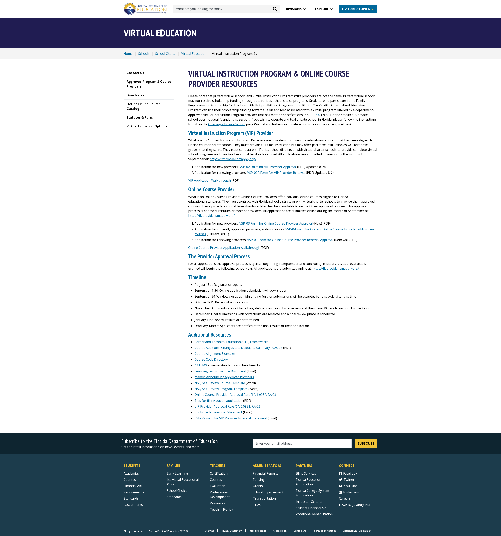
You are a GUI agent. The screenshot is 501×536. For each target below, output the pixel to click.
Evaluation (217, 486)
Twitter (349, 479)
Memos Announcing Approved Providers (224, 377)
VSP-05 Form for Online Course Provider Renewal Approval (290, 240)
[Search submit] (275, 8)
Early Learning (177, 473)
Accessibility (280, 530)
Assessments (133, 505)
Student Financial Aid (311, 508)
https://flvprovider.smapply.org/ (233, 159)
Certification (219, 473)
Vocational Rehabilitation (314, 514)
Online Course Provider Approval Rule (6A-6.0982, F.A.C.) (235, 395)
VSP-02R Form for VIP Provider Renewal (276, 173)
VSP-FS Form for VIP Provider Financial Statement (231, 418)
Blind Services (306, 473)
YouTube (351, 486)
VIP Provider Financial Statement (218, 412)
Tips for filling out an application (218, 400)
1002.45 (315, 115)
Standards (131, 498)
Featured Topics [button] (356, 9)
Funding (259, 479)
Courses (130, 479)
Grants (258, 486)
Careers (345, 498)
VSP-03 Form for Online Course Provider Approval (276, 223)
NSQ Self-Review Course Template (220, 383)
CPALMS (201, 365)
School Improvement (268, 492)
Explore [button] (322, 9)
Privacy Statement (231, 530)
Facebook (350, 473)
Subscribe (366, 443)
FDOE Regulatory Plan (355, 505)
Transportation (264, 498)
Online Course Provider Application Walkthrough (224, 247)
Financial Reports (265, 473)
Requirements (134, 492)
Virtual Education (193, 53)
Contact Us (299, 530)
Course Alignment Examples (215, 353)
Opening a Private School (226, 124)
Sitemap (209, 530)
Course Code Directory (211, 359)
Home (128, 53)
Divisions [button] (294, 9)
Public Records (257, 530)
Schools (144, 53)
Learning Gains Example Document (220, 371)
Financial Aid (133, 486)
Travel (257, 505)
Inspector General (309, 501)
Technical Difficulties (325, 530)
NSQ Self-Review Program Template (221, 389)
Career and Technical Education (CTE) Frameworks (231, 342)
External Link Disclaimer (357, 530)
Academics (131, 473)
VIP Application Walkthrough (209, 180)
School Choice (165, 53)
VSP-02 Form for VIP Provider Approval (267, 167)
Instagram (351, 492)
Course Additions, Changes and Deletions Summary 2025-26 (238, 348)
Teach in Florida (221, 509)
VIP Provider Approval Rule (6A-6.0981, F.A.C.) (227, 406)
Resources (217, 503)
